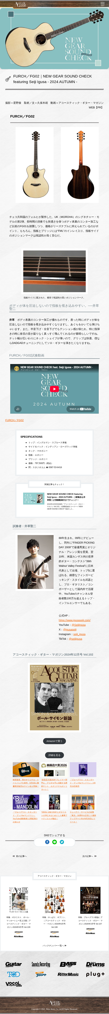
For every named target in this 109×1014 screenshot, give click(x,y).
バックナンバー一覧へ (53, 945)
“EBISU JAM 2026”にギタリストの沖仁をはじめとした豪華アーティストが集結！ (54, 815)
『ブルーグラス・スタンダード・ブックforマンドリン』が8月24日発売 (82, 783)
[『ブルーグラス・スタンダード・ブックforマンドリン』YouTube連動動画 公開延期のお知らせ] (26, 809)
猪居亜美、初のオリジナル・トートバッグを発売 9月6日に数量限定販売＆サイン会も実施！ (26, 783)
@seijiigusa (75, 638)
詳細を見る (54, 755)
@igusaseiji (69, 629)
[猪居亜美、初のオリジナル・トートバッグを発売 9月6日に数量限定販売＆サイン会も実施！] (26, 776)
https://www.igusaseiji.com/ (75, 620)
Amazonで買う (54, 741)
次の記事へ (87, 856)
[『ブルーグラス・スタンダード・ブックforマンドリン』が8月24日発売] (83, 776)
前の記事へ (21, 856)
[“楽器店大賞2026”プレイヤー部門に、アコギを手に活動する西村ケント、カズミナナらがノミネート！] (54, 776)
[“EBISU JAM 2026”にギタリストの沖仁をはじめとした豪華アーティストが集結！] (54, 809)
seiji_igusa (79, 634)
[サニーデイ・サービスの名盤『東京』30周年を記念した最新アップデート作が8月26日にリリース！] (83, 809)
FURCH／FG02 (14, 420)
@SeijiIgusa (79, 624)
